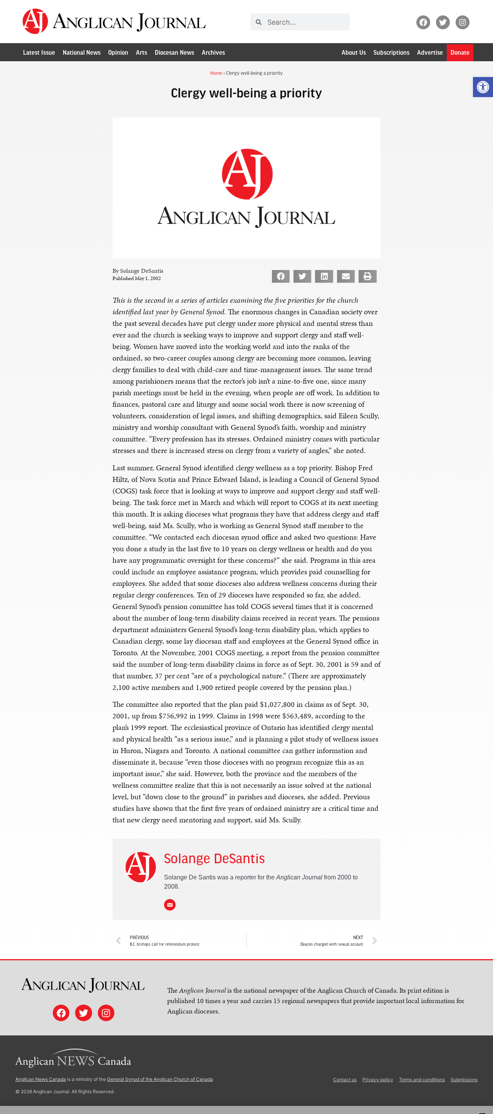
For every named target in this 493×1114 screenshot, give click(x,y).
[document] (246, 557)
